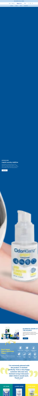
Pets (21, 5)
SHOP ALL (25, 338)
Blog (25, 3)
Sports (17, 5)
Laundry (11, 5)
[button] (18, 291)
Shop (10, 3)
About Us (13, 3)
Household (26, 5)
